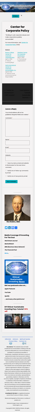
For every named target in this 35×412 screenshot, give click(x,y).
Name (7, 139)
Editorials (8, 339)
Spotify (7, 296)
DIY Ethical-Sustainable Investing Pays (16, 309)
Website (7, 155)
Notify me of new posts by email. (18, 176)
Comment (9, 118)
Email (7, 147)
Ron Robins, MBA (13, 222)
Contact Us (22, 341)
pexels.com (17, 400)
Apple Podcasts (10, 289)
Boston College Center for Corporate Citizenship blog (9, 55)
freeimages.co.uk (17, 405)
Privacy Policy (13, 341)
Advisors (15, 339)
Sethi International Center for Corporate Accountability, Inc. (10, 67)
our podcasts (13, 285)
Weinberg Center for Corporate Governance (22, 54)
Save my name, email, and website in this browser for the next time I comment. (17, 165)
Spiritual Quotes (25, 339)
